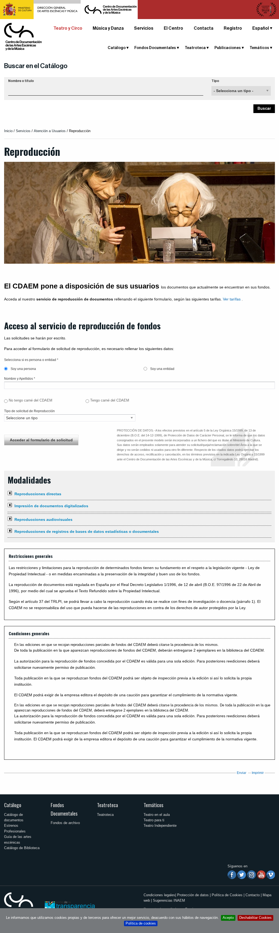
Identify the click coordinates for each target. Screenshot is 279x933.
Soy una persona (23, 369)
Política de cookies (141, 923)
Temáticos (153, 805)
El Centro (173, 28)
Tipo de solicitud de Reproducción (29, 411)
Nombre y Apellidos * (19, 379)
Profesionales (15, 831)
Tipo (215, 81)
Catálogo (12, 805)
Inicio (8, 131)
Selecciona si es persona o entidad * (31, 360)
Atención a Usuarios (50, 131)
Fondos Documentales (64, 809)
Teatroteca (107, 805)
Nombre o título (21, 81)
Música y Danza (108, 28)
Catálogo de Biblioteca (22, 848)
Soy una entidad (161, 369)
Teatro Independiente (160, 825)
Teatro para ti (154, 820)
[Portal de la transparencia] (69, 905)
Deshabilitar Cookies (255, 918)
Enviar (241, 772)
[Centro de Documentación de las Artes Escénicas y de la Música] (23, 36)
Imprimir (258, 772)
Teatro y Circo (67, 28)
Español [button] (260, 28)
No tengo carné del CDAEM (30, 400)
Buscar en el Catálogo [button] (36, 66)
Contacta (203, 28)
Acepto (228, 918)
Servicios (143, 28)
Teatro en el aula (157, 815)
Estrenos (11, 825)
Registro (233, 28)
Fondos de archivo (65, 823)
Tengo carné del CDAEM (109, 400)
